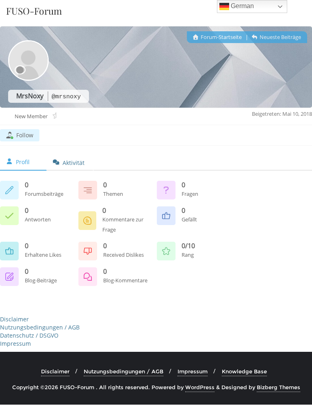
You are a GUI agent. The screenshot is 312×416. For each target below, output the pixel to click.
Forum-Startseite (220, 37)
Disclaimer (14, 319)
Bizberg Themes (278, 387)
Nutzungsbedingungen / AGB (40, 327)
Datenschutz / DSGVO (29, 335)
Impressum (15, 343)
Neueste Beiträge (279, 37)
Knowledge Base (244, 371)
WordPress (199, 387)
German (241, 5)
